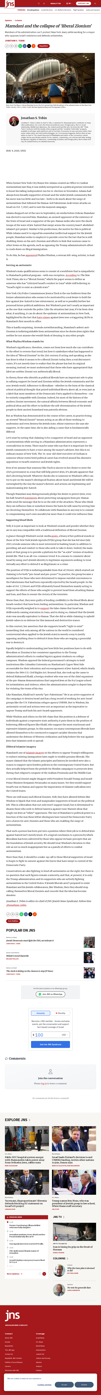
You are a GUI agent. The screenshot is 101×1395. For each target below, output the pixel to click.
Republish (44, 46)
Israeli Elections (47, 10)
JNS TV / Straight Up (60, 1244)
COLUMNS (59, 1258)
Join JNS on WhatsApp (52, 994)
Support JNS (83, 3)
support (44, 608)
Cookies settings (44, 1385)
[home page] (10, 4)
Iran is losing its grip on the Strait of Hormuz (73, 1248)
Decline (84, 1385)
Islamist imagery (35, 752)
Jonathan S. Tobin (15, 40)
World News (56, 1154)
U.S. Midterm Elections (63, 10)
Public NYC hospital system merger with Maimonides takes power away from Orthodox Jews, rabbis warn (24, 1160)
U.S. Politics (13, 921)
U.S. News (8, 1154)
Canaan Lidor (10, 1209)
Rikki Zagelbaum (11, 1166)
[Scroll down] (44, 1274)
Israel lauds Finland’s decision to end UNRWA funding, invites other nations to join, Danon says (73, 1160)
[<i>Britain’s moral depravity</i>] (89, 957)
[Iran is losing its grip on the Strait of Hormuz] (74, 1232)
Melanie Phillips (12, 959)
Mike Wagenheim (73, 1166)
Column (18, 20)
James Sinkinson (73, 1290)
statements (30, 497)
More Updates (13, 1274)
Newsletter (55, 3)
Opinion (8, 20)
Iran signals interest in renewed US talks (26, 1244)
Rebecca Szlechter (59, 1166)
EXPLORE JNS (16, 1120)
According (71, 275)
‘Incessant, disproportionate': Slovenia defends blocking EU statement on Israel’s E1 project (26, 1203)
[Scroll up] (40, 1274)
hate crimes (43, 317)
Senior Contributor (12, 953)
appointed (31, 255)
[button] (16, 46)
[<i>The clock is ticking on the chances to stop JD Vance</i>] (89, 972)
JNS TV (57, 1217)
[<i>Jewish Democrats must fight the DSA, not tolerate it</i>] (89, 942)
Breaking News (15, 1217)
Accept (64, 1385)
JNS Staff (55, 1209)
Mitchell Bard (72, 1273)
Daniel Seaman (58, 1253)
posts (54, 536)
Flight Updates (78, 10)
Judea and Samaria (93, 10)
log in (44, 1083)
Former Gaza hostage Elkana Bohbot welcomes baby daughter (24, 1226)
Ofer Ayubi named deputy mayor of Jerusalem (24, 1252)
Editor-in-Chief (11, 937)
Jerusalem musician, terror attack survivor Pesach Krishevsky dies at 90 (27, 1235)
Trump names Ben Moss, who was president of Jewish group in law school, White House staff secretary (73, 1203)
